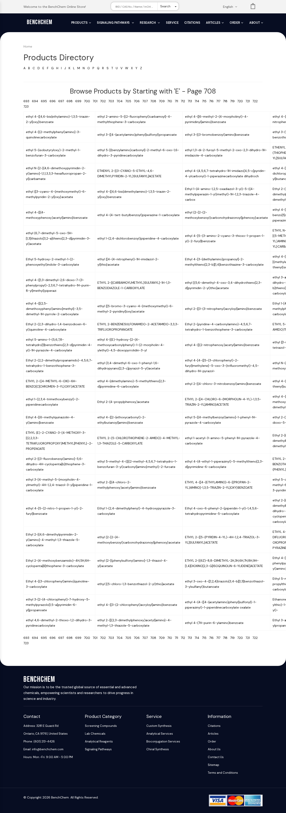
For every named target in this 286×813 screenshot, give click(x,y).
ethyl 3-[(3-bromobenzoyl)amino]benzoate (217, 135)
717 (219, 101)
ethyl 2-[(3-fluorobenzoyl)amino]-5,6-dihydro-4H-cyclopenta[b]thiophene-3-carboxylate (56, 464)
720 (241, 101)
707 (146, 101)
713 (191, 101)
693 (27, 101)
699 (79, 101)
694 (36, 101)
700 (88, 101)
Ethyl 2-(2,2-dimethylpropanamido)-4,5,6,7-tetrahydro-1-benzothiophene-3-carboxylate (59, 365)
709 (163, 101)
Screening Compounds (101, 726)
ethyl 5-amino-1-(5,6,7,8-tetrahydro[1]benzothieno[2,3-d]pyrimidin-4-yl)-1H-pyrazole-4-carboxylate (59, 345)
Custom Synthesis (159, 726)
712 (184, 101)
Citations (192, 23)
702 (104, 101)
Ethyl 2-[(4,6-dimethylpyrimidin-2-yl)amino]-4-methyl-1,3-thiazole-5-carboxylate (53, 539)
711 (178, 101)
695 (45, 101)
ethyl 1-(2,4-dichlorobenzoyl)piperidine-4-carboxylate (138, 238)
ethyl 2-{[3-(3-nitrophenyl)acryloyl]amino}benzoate (223, 309)
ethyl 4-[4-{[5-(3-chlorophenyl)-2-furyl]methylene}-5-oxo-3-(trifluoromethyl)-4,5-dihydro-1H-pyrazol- (222, 365)
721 (249, 101)
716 (212, 101)
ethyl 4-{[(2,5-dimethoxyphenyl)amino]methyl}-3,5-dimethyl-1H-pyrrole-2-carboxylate (54, 308)
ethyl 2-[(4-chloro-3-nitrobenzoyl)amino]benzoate (223, 384)
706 (138, 101)
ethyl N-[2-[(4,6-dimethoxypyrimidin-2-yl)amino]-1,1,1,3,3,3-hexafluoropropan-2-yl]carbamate (56, 173)
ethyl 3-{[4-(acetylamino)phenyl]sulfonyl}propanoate (137, 135)
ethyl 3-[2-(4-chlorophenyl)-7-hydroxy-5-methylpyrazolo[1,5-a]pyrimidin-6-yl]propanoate (58, 604)
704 (121, 101)
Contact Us (216, 757)
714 (198, 101)
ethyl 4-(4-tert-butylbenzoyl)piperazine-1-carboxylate (138, 215)
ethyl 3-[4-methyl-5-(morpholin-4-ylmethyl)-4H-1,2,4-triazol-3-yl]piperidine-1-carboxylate (59, 484)
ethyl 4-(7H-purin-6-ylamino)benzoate (214, 623)
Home (27, 46)
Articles (213, 23)
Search (165, 6)
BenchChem (40, 22)
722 (255, 101)
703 (112, 101)
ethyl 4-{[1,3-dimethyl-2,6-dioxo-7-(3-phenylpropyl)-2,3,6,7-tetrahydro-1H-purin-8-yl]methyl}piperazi (58, 285)
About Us (214, 749)
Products (79, 23)
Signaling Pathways (113, 23)
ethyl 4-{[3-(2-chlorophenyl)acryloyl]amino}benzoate (137, 605)
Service (172, 23)
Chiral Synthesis (157, 749)
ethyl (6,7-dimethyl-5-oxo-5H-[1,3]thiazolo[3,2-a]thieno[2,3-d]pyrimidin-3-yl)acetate (58, 238)
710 (171, 101)
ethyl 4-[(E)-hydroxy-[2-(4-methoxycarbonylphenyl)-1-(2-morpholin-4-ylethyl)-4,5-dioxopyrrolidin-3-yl (130, 345)
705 (129, 101)
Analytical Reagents (99, 741)
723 (26, 106)
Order (235, 23)
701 (96, 101)
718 (226, 101)
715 (205, 101)
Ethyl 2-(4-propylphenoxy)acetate (123, 402)
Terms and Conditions (223, 773)
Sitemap (213, 765)
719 (233, 101)
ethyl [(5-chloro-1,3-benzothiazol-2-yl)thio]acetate (135, 584)
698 (71, 101)
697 (62, 101)
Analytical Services (159, 734)
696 (54, 101)
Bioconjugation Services (163, 741)
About (254, 23)
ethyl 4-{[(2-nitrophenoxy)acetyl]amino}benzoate (222, 345)
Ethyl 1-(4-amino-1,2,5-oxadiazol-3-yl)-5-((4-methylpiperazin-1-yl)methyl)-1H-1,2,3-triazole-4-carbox (222, 194)
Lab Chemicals (95, 734)
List (253, 7)
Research (148, 23)
